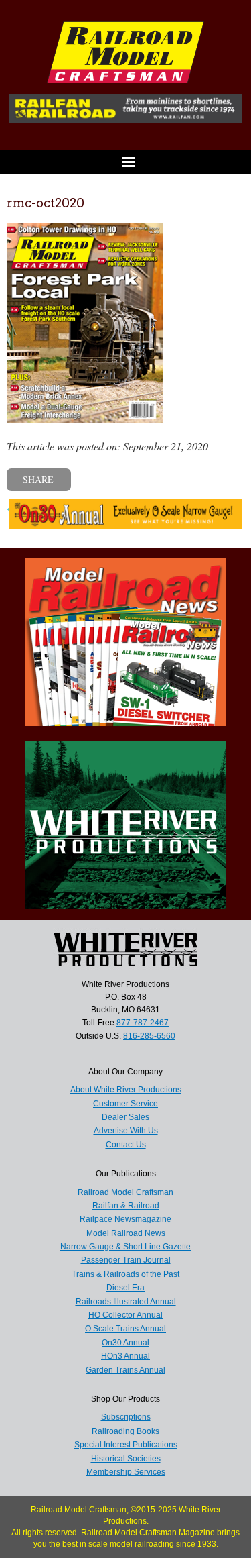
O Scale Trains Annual (125, 1328)
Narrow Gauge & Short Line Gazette (125, 1246)
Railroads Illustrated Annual (126, 1301)
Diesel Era (125, 1287)
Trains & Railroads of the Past (125, 1274)
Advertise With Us (126, 1130)
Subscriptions (126, 1417)
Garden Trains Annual (125, 1370)
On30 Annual (125, 1342)
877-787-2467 (142, 1022)
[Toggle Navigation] (125, 162)
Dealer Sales (125, 1117)
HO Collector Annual (125, 1315)
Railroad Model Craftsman (125, 1192)
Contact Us (126, 1144)
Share (38, 479)
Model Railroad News (125, 1233)
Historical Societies (126, 1458)
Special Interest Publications (125, 1444)
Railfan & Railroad (125, 1205)
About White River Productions (125, 1089)
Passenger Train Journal (126, 1260)
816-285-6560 (149, 1036)
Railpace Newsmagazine (125, 1219)
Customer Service (125, 1103)
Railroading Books (125, 1431)
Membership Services (125, 1472)
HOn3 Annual (125, 1356)
